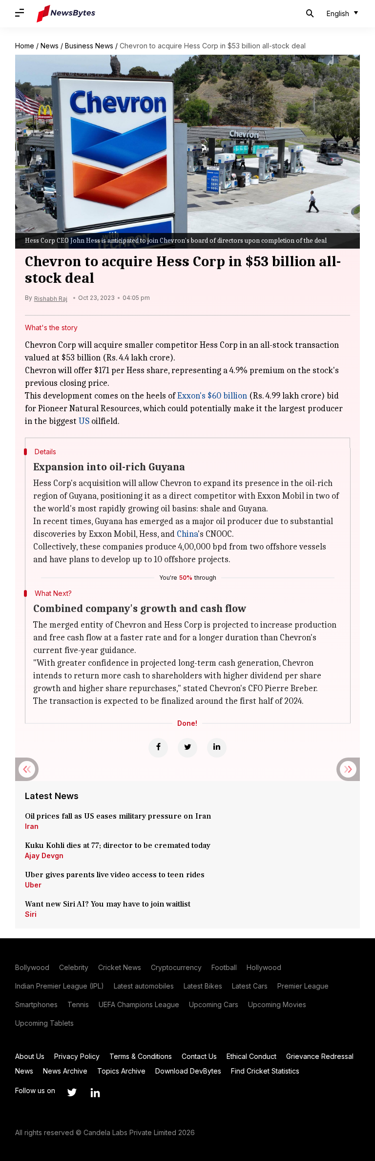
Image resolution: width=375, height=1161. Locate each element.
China (187, 534)
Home (24, 46)
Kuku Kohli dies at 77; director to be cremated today (117, 845)
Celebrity (73, 967)
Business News (89, 46)
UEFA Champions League (139, 1004)
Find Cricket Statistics (265, 1071)
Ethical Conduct (251, 1056)
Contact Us (199, 1056)
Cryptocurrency (176, 967)
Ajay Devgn (44, 855)
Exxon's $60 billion (212, 396)
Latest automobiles (144, 986)
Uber (33, 885)
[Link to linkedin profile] (95, 1092)
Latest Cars (250, 986)
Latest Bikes (203, 986)
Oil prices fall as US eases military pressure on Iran (118, 816)
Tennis (78, 1004)
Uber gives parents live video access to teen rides (115, 875)
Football (224, 967)
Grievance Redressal (320, 1056)
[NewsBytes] (66, 13)
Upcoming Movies (277, 1004)
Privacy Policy (77, 1056)
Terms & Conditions (140, 1056)
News (50, 46)
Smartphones (36, 1004)
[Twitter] (187, 748)
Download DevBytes (188, 1071)
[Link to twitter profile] (71, 1092)
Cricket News (119, 967)
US (84, 421)
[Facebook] (158, 748)
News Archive (65, 1071)
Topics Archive (121, 1071)
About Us (29, 1056)
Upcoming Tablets (44, 1023)
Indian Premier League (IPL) (59, 986)
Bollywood (32, 967)
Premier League (303, 986)
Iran (32, 826)
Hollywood (264, 967)
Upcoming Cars (213, 1004)
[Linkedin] (217, 748)
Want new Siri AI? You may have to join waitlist (107, 904)
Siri (31, 914)
